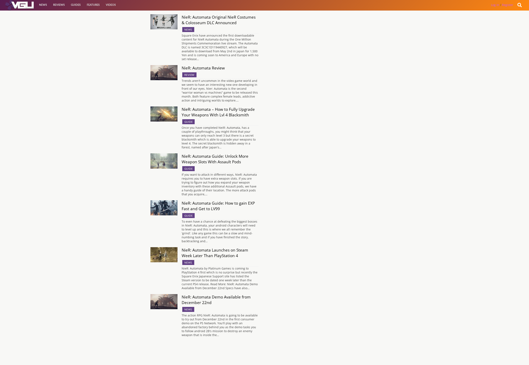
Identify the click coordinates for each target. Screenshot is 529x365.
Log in (495, 5)
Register (507, 5)
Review (189, 75)
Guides (76, 5)
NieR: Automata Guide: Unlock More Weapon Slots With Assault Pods (215, 159)
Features (93, 5)
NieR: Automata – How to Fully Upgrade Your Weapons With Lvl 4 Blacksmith (218, 112)
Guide (188, 122)
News (43, 5)
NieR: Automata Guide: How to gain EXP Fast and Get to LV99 (218, 205)
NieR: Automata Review (203, 68)
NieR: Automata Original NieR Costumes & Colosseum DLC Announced (219, 19)
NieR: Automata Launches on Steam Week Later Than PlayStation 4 (215, 252)
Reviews (59, 5)
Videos (111, 5)
